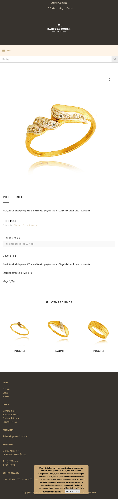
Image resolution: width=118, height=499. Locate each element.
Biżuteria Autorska (11, 418)
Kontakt (70, 8)
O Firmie (51, 8)
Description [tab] (13, 238)
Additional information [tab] (20, 244)
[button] (110, 80)
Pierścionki (34, 225)
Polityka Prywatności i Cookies (16, 436)
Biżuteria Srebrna (10, 414)
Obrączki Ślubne (10, 422)
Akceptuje (72, 491)
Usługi (60, 8)
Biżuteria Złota (21, 225)
